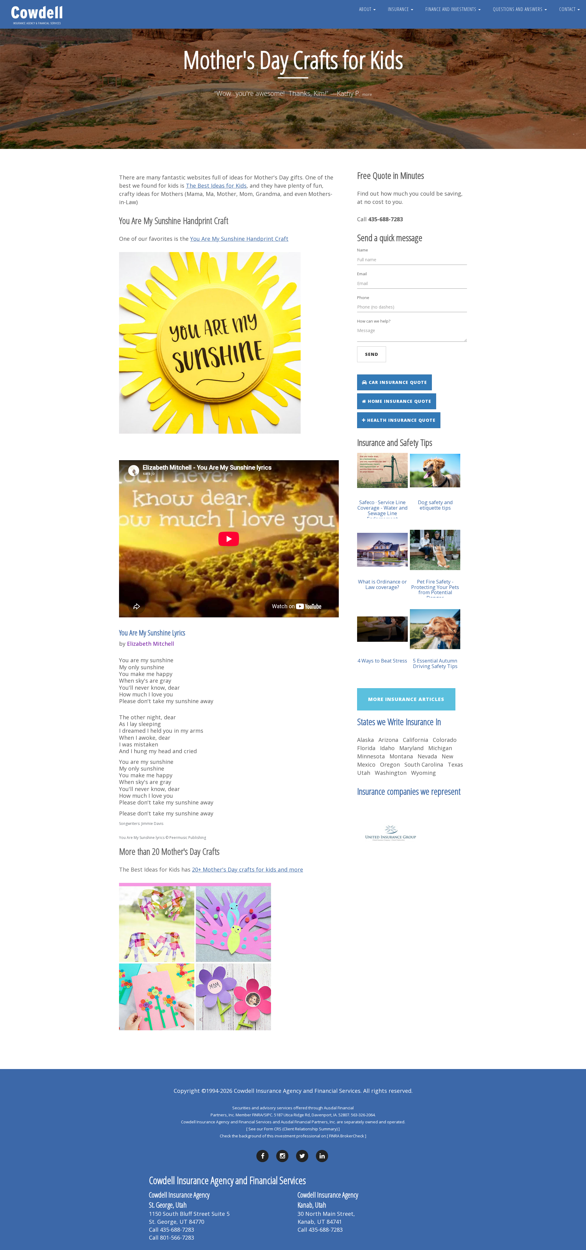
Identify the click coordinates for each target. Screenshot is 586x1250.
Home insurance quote (398, 401)
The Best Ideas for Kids (216, 185)
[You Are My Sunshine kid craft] (210, 342)
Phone (363, 297)
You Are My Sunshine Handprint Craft (239, 238)
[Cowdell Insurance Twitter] (302, 1156)
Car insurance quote (397, 382)
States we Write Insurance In (399, 721)
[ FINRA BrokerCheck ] (346, 1136)
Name (362, 250)
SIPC (268, 1115)
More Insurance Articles (406, 699)
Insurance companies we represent (409, 791)
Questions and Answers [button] (518, 9)
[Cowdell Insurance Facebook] (262, 1156)
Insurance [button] (399, 9)
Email (362, 273)
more (367, 94)
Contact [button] (568, 9)
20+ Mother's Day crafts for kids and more (247, 869)
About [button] (366, 9)
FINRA (257, 1115)
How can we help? (373, 321)
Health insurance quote (401, 420)
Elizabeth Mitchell (150, 643)
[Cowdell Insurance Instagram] (282, 1156)
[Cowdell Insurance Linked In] (322, 1156)
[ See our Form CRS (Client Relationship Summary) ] (293, 1129)
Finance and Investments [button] (451, 9)
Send (371, 354)
